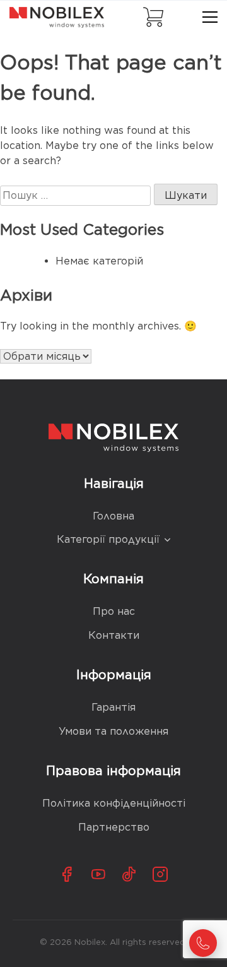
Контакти (113, 635)
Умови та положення (113, 731)
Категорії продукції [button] (108, 539)
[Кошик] (153, 17)
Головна (113, 516)
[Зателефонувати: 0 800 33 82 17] (203, 943)
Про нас (114, 611)
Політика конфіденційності (113, 803)
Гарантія (113, 707)
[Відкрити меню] (210, 17)
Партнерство (113, 827)
